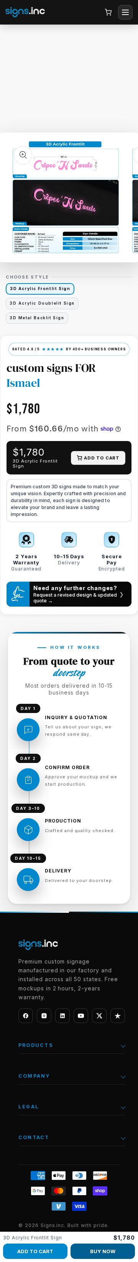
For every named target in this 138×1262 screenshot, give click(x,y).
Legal (28, 1106)
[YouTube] (81, 1015)
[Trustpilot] (117, 1015)
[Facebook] (25, 1015)
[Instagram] (44, 1015)
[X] (99, 1015)
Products (35, 1045)
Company (34, 1076)
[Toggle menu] (125, 12)
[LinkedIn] (62, 1015)
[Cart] (108, 12)
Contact (33, 1137)
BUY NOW (102, 1251)
